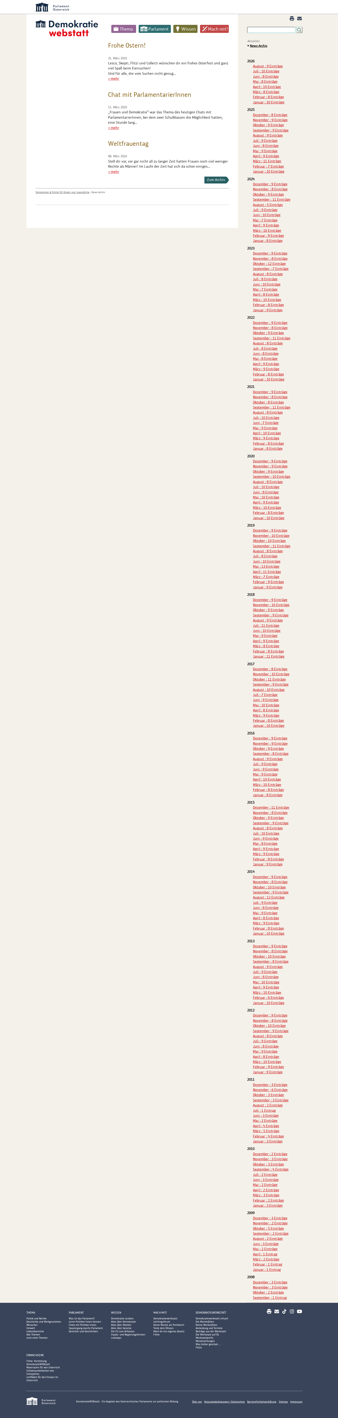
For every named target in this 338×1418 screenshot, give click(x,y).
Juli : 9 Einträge (265, 140)
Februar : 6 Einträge (268, 997)
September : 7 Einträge (271, 268)
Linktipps (116, 1337)
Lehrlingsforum (161, 1321)
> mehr (113, 78)
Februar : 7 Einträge (268, 166)
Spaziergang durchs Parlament (86, 1328)
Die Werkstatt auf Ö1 (207, 1334)
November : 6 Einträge (270, 1090)
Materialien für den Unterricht (43, 1367)
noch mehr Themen (37, 1337)
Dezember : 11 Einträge (271, 807)
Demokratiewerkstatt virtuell (212, 1318)
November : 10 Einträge (271, 535)
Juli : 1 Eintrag (264, 1110)
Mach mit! (218, 29)
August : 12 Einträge (269, 897)
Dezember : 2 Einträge (270, 1154)
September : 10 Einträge (271, 476)
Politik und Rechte (36, 1318)
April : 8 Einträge (266, 294)
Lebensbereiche (35, 1331)
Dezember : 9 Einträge (270, 184)
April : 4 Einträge (266, 1126)
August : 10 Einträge (269, 690)
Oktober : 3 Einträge (268, 1095)
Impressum (296, 1401)
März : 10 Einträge (267, 230)
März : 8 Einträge (266, 92)
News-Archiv (98, 192)
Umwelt (30, 1328)
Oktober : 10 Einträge (269, 541)
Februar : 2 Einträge (268, 1200)
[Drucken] (292, 18)
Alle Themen (33, 1334)
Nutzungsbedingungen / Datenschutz (224, 1401)
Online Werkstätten (206, 1324)
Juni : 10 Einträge (267, 215)
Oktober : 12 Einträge (269, 263)
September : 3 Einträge (271, 1100)
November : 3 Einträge (270, 1159)
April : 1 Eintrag (265, 1254)
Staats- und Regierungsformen (128, 1334)
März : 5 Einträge (266, 1131)
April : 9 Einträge (266, 156)
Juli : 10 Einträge (266, 71)
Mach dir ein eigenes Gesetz (168, 1331)
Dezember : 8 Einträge (270, 115)
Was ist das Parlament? (82, 1318)
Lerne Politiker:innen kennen (85, 1321)
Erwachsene (35, 1355)
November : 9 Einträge (270, 120)
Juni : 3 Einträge (266, 1115)
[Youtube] (299, 1311)
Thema (126, 29)
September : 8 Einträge (271, 753)
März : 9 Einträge (266, 369)
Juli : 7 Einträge (265, 695)
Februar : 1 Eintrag (267, 1264)
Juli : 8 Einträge (265, 279)
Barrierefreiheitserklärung (261, 1401)
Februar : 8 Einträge (268, 97)
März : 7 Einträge (266, 577)
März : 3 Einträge (266, 1195)
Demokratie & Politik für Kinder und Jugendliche (62, 192)
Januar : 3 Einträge (268, 1141)
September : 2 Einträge (271, 1233)
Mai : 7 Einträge (265, 220)
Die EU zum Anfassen (123, 1331)
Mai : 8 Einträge (265, 81)
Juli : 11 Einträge (266, 625)
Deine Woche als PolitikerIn (168, 1324)
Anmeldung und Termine (209, 1328)
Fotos (199, 1347)
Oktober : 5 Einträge (268, 1228)
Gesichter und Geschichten (83, 1331)
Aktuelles (253, 41)
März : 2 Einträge (266, 1259)
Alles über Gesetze (121, 1328)
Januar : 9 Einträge (268, 310)
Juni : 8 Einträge (266, 76)
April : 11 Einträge (267, 572)
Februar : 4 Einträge (268, 1136)
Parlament (158, 29)
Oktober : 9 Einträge (268, 125)
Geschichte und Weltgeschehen (43, 1321)
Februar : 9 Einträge (268, 235)
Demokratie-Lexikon (122, 1318)
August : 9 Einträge (268, 66)
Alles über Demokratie (123, 1321)
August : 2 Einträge (268, 1105)
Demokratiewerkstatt (165, 1318)
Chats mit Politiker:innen (82, 1324)
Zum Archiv (216, 180)
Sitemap (283, 1401)
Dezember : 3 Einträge (270, 1085)
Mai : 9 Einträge (265, 151)
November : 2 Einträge (270, 1223)
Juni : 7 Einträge (266, 423)
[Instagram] (292, 1311)
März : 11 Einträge (267, 161)
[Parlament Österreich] (178, 6)
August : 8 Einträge (268, 274)
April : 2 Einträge (266, 1190)
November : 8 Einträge (270, 189)
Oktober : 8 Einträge (268, 402)
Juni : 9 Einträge (266, 700)
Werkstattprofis (204, 1337)
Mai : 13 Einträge (266, 566)
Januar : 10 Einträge (268, 102)
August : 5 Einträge (268, 205)
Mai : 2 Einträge (265, 1120)
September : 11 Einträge (271, 199)
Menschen (31, 1324)
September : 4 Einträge (271, 1169)
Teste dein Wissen (163, 1328)
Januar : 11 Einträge (268, 656)
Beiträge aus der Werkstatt (211, 1331)
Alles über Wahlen (121, 1324)
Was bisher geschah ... (208, 1344)
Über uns (197, 1401)
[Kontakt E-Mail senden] (299, 18)
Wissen (188, 29)
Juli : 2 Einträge (265, 1174)
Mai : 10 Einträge (266, 497)
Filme (156, 1334)
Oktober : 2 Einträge (268, 1292)
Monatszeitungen (205, 1341)
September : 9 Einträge (271, 130)
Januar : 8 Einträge (268, 240)
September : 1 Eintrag (270, 1297)
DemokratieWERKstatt (211, 1312)
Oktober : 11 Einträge (269, 679)
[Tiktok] (284, 1311)
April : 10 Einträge (267, 87)
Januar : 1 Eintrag (267, 1269)
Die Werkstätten (205, 1321)
